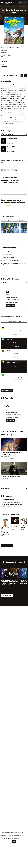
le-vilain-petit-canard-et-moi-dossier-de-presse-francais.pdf (11, 503)
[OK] (14, 841)
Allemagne (10, 328)
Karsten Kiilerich (14, 47)
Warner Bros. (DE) (17, 330)
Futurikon (3, 52)
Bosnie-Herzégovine (12, 362)
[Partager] (22, 75)
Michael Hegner (5, 47)
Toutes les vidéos (7, 595)
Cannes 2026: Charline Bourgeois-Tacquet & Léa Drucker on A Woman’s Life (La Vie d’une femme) (9, 582)
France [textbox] (4, 193)
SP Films (15, 342)
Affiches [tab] (20, 220)
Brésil (8, 375)
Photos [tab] (7, 220)
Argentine (9, 339)
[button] (17, 225)
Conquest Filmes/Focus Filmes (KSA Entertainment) (19, 378)
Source (2, 205)
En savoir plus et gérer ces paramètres (10, 838)
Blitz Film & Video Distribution (17, 365)
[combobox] (14, 193)
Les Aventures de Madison (5, 532)
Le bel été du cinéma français (10, 476)
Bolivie (9, 350)
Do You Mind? (23, 526)
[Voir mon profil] (25, 2)
